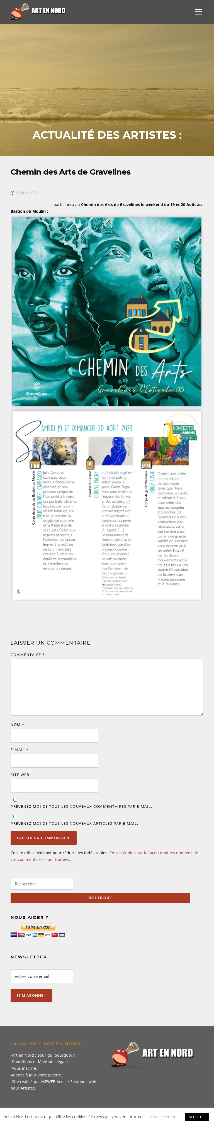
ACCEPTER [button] (197, 1116)
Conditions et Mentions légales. (41, 1061)
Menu (198, 11)
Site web (20, 774)
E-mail (19, 749)
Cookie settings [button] (164, 1116)
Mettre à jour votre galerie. (37, 1075)
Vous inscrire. (24, 1068)
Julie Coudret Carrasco (31, 204)
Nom (18, 724)
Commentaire (28, 654)
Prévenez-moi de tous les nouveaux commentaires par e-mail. (81, 806)
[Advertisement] (107, 87)
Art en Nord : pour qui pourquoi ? (43, 1055)
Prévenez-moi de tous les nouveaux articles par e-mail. (74, 823)
